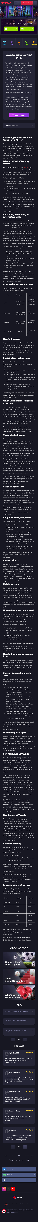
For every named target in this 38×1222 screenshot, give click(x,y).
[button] (35, 12)
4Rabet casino (10, 427)
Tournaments (29, 1156)
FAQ (27, 1160)
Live (12, 1156)
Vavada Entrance (19, 115)
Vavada (26, 167)
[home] (6, 3)
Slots (6, 1156)
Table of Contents (16, 1160)
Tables (19, 1156)
